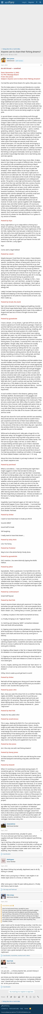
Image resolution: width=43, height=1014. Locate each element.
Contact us (4, 1008)
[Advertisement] (21, 26)
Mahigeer (10, 859)
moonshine (11, 824)
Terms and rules (14, 1008)
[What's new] (36, 2)
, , (16, 955)
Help (21, 1008)
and (9, 889)
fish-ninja (10, 895)
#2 (41, 830)
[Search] (40, 2)
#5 (41, 967)
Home (26, 1008)
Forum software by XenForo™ (16, 1012)
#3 (41, 866)
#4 (41, 901)
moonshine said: (7, 905)
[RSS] (30, 1008)
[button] (2, 2)
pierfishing (6, 1006)
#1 (41, 65)
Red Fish (10, 961)
